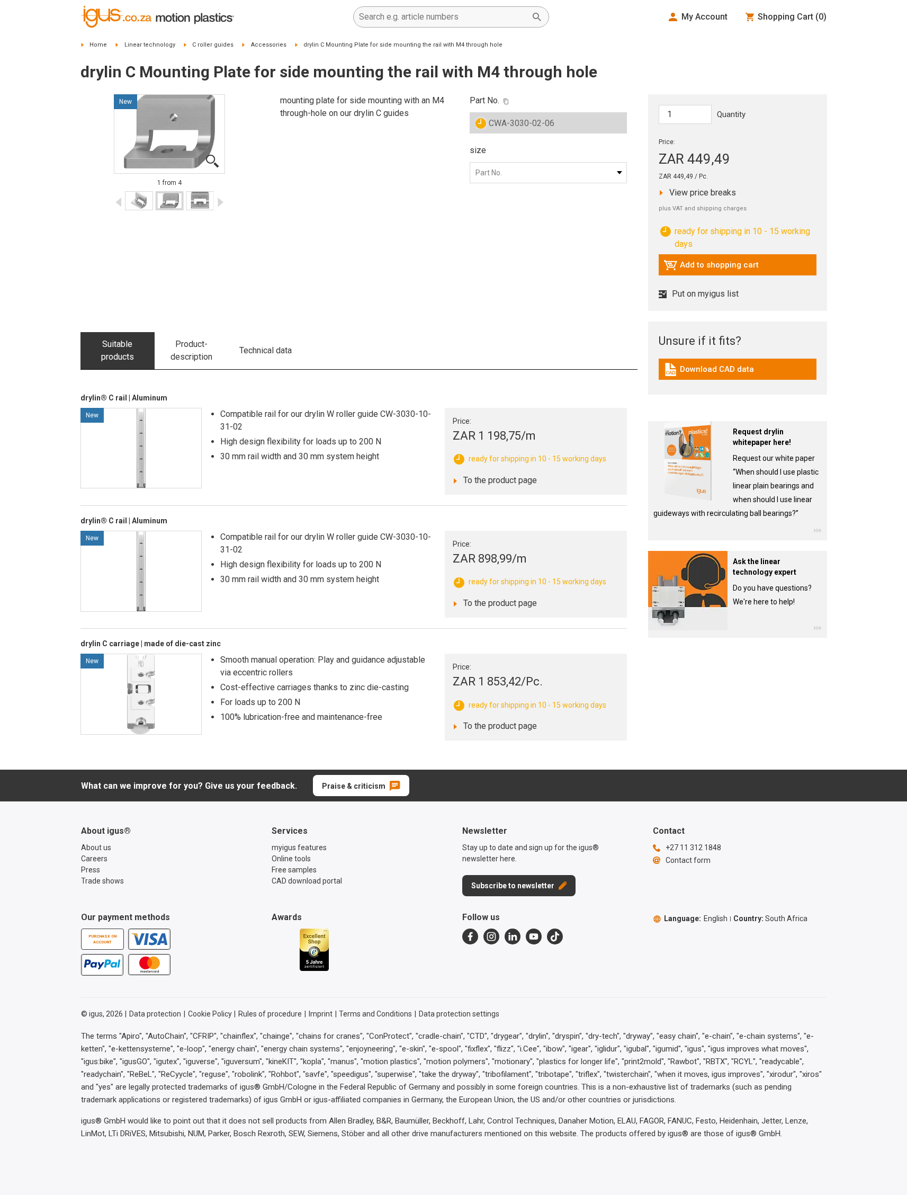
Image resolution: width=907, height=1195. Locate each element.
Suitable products (117, 350)
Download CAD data (708, 371)
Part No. (484, 100)
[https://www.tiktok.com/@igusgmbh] (555, 936)
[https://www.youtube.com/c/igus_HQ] (534, 936)
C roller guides (213, 44)
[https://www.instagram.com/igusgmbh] (491, 936)
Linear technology (149, 44)
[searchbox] (442, 17)
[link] (737, 373)
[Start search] (537, 17)
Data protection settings (459, 1014)
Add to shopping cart (711, 267)
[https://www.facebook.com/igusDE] (470, 936)
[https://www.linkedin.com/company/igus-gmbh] (512, 936)
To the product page (497, 480)
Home (98, 44)
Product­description (191, 350)
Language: (696, 918)
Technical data (265, 350)
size (478, 150)
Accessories (268, 44)
